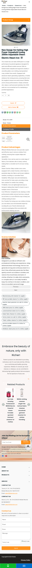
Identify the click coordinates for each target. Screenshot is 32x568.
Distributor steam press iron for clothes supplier (16, 329)
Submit (16, 548)
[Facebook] (3, 456)
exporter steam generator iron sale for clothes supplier (15, 303)
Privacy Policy (25, 560)
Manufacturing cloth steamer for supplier (14, 296)
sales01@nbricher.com (11, 504)
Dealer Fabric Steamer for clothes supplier (14, 314)
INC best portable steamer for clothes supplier (15, 299)
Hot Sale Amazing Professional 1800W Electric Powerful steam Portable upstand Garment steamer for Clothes (10, 410)
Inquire (12, 103)
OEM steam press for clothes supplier (13, 307)
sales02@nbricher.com (11, 493)
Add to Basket (12, 107)
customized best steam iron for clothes (13, 310)
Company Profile (8, 129)
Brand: (4, 123)
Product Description (9, 126)
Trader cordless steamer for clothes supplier (15, 320)
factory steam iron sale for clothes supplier (14, 317)
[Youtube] (6, 456)
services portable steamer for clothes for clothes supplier (14, 324)
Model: (5, 120)
